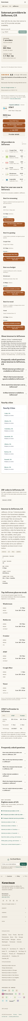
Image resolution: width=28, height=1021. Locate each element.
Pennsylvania (5, 937)
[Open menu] (25, 2)
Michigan (13, 939)
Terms (20, 1014)
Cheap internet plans (7, 968)
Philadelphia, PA (21, 953)
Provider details (14, 134)
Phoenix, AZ (12, 953)
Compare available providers (12, 289)
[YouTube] (17, 900)
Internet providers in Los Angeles (10, 977)
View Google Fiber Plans (11, 254)
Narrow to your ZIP (5, 29)
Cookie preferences (14, 1016)
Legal (3, 921)
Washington (5, 942)
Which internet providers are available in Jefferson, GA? (13, 370)
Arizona (19, 939)
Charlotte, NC (5, 958)
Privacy (15, 1014)
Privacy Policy (19, 866)
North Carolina (5, 939)
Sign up (23, 864)
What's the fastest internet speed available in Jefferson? (13, 378)
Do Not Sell (4, 1016)
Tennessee (12, 942)
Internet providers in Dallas (9, 980)
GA (10, 6)
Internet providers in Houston (9, 972)
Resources (4, 916)
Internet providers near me (9, 965)
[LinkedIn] (13, 900)
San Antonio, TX (14, 948)
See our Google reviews (7, 87)
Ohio (16, 937)
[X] (6, 900)
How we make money (15, 98)
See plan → (6, 217)
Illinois (11, 937)
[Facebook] (3, 900)
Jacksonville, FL (6, 956)
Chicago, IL (5, 953)
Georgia (21, 937)
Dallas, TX (22, 948)
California (4, 934)
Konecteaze (4, 2)
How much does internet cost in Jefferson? (13, 386)
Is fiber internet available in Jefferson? (13, 394)
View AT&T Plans (14, 121)
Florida (14, 934)
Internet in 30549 (6, 500)
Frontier (22, 715)
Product (4, 908)
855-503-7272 (6, 897)
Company (4, 912)
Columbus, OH (15, 956)
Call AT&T (15, 130)
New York (20, 934)
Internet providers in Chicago (9, 970)
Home (6, 6)
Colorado (19, 942)
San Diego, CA (22, 951)
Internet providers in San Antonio (10, 975)
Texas (9, 934)
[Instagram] (10, 900)
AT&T (13, 715)
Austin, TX (4, 951)
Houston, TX (5, 948)
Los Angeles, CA (13, 951)
